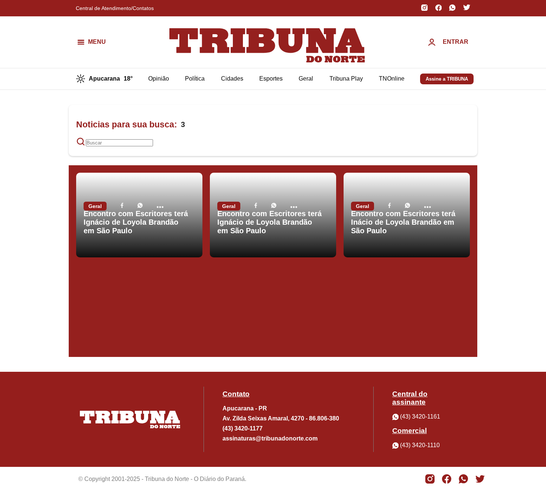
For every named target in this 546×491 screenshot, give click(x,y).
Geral (306, 78)
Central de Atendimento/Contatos (115, 8)
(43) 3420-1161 (420, 416)
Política (195, 78)
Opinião (158, 78)
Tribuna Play (346, 78)
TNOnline (391, 78)
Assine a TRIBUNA (447, 79)
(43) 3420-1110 (420, 445)
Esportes (271, 78)
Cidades (232, 78)
